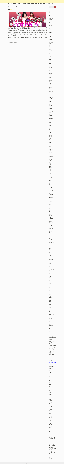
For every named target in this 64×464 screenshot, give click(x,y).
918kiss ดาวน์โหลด (51, 18)
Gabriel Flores (18, 10)
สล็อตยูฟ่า (50, 283)
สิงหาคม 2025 (50, 406)
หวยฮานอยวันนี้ (50, 301)
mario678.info (50, 105)
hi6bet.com (50, 76)
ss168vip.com (50, 193)
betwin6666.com (50, 39)
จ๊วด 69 (49, 232)
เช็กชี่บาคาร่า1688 (10, 42)
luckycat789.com (51, 97)
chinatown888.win (51, 50)
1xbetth (49, 390)
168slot (49, 11)
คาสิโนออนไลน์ (50, 231)
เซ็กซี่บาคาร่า (10, 9)
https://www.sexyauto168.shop (52, 387)
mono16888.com (51, 111)
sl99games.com (50, 181)
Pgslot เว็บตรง (50, 135)
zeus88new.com (51, 228)
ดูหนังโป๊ (49, 389)
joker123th (50, 83)
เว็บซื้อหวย (50, 310)
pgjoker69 (50, 133)
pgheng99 (50, 132)
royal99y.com (50, 164)
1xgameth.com (50, 14)
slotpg (49, 188)
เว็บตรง (49, 311)
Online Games (33, 3)
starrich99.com (50, 196)
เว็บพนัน (49, 317)
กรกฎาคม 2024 (50, 416)
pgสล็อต (49, 145)
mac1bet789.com (51, 101)
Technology (45, 3)
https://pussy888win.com (51, 368)
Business (14, 3)
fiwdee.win (50, 63)
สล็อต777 (50, 273)
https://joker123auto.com (51, 366)
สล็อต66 (49, 272)
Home (9, 3)
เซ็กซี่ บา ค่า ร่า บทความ (15, 42)
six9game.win (50, 180)
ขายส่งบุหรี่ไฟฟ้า (50, 229)
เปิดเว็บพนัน (50, 307)
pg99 (49, 128)
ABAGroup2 (50, 23)
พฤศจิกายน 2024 (50, 413)
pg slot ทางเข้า (50, 122)
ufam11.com (50, 211)
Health (25, 3)
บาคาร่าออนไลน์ (50, 251)
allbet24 (50, 392)
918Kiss (50, 432)
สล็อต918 (50, 276)
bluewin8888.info (51, 42)
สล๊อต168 (50, 452)
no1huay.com (50, 115)
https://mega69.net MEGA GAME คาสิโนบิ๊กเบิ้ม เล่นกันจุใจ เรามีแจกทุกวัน (18, 1)
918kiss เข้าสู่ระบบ (50, 19)
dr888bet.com (50, 55)
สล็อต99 (49, 382)
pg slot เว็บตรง (53, 437)
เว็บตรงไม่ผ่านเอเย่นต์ (51, 313)
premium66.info (50, 148)
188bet (49, 12)
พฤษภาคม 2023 (50, 427)
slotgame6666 (50, 187)
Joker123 (50, 434)
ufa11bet (49, 208)
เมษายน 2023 (50, 428)
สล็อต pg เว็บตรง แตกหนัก (51, 269)
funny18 (49, 70)
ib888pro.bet (50, 78)
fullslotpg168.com (51, 69)
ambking (50, 28)
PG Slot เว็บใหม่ (50, 124)
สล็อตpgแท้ (50, 279)
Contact (51, 3)
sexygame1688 (50, 177)
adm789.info (50, 25)
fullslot (49, 66)
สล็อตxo (49, 280)
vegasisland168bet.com (51, 217)
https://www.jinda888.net (51, 385)
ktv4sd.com (50, 90)
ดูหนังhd (49, 374)
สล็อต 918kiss (50, 267)
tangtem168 (50, 198)
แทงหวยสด (50, 329)
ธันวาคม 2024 (50, 412)
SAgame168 (53, 438)
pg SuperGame (50, 125)
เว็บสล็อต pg (50, 320)
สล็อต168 (50, 270)
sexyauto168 (50, 174)
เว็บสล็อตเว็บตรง (50, 321)
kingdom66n (50, 87)
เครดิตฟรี (50, 304)
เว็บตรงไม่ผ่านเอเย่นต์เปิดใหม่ (51, 314)
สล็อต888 (50, 274)
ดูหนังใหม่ (50, 238)
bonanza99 (50, 43)
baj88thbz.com (50, 31)
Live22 (49, 94)
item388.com (50, 80)
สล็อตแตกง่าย (50, 291)
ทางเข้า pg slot (50, 243)
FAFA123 (50, 60)
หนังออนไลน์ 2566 (50, 297)
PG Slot (49, 121)
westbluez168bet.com (51, 222)
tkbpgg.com (50, 203)
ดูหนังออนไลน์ (50, 364)
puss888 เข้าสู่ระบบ (51, 156)
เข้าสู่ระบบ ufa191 (50, 303)
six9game (50, 179)
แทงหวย (49, 328)
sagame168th (50, 167)
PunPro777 (50, 153)
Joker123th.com (50, 84)
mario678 (50, 104)
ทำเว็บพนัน (50, 248)
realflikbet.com (50, 159)
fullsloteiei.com (50, 67)
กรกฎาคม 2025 (50, 407)
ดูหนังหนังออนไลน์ (50, 236)
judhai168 (50, 384)
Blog (11, 3)
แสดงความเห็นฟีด (50, 458)
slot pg (49, 183)
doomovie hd (50, 394)
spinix (49, 191)
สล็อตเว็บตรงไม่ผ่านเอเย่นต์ (51, 289)
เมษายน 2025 (50, 409)
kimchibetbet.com (51, 86)
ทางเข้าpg (50, 245)
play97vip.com (50, 146)
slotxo (49, 388)
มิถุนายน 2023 (50, 426)
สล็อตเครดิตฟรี (54, 448)
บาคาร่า (49, 249)
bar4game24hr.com (51, 33)
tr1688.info (50, 204)
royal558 (50, 163)
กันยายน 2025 (50, 405)
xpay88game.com (51, 225)
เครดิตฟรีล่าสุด (50, 305)
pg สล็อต (50, 126)
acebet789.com (50, 24)
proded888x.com (51, 149)
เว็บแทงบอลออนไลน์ (51, 325)
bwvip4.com (50, 47)
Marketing (28, 3)
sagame (50, 166)
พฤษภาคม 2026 (50, 399)
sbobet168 (50, 169)
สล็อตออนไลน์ (50, 284)
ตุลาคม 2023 (50, 423)
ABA (49, 22)
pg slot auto (50, 437)
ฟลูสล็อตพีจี (50, 258)
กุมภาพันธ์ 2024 (50, 420)
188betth (50, 393)
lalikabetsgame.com (51, 91)
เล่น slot (49, 308)
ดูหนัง (49, 235)
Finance (22, 3)
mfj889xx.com (50, 108)
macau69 (50, 102)
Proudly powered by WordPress (28, 463)
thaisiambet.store (51, 200)
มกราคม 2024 (50, 421)
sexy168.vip (50, 172)
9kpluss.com (50, 21)
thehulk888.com (51, 201)
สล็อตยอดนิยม (50, 282)
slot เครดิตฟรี (50, 184)
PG (54, 434)
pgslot (49, 386)
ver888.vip (50, 219)
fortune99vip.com (51, 64)
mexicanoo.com (50, 107)
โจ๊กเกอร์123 (50, 331)
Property (41, 3)
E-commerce (18, 3)
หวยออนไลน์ (50, 300)
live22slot (50, 95)
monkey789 (50, 110)
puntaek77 (50, 155)
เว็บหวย (49, 322)
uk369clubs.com (50, 215)
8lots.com (50, 15)
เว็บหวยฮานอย (50, 324)
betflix (49, 35)
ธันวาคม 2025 (50, 403)
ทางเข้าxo (50, 246)
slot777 (49, 186)
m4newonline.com (51, 100)
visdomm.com (50, 221)
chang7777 (50, 49)
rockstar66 (50, 162)
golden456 (50, 74)
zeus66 (49, 227)
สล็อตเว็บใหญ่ (50, 290)
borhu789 (50, 45)
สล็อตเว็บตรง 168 (50, 287)
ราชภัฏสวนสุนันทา (50, 263)
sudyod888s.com (51, 197)
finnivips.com (50, 62)
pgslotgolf (50, 143)
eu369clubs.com (50, 59)
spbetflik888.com (51, 190)
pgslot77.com (50, 139)
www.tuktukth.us (51, 224)
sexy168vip (50, 173)
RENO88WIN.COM (51, 160)
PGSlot (50, 436)
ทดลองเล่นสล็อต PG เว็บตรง (51, 241)
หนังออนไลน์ (50, 296)
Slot (54, 438)
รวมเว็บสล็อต (50, 262)
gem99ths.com (50, 71)
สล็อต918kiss (50, 277)
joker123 (50, 380)
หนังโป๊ (49, 298)
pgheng (50, 131)
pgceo (49, 129)
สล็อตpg (53, 445)
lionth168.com (50, 93)
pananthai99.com (51, 118)
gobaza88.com (50, 73)
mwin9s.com (50, 112)
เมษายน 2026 (50, 400)
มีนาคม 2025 (50, 410)
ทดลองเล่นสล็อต (50, 239)
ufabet (49, 210)
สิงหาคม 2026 (50, 397)
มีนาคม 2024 (50, 419)
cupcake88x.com (51, 52)
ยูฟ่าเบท (49, 260)
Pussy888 (50, 157)
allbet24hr (50, 26)
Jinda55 (49, 81)
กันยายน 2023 (50, 424)
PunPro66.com (50, 152)
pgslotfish (50, 142)
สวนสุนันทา (50, 293)
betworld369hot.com (51, 40)
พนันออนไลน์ (50, 255)
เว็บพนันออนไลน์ (50, 318)
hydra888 (50, 77)
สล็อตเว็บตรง (50, 286)
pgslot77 (50, 138)
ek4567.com (50, 57)
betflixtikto (50, 36)
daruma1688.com (51, 53)
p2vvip (49, 117)
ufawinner (50, 214)
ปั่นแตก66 (50, 253)
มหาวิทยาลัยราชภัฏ (51, 259)
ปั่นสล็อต (49, 252)
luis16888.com (50, 98)
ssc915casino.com (51, 194)
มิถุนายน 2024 (50, 417)
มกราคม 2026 (50, 402)
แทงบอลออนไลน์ (50, 327)
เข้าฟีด (49, 457)
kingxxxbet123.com (51, 88)
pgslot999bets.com (51, 141)
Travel (49, 3)
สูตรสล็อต (50, 294)
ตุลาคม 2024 (50, 414)
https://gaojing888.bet (51, 391)
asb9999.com (50, 29)
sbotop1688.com (50, 170)
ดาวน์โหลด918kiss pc (51, 234)
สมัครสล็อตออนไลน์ (50, 265)
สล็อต (49, 266)
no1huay (50, 114)
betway (49, 38)
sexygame (50, 176)
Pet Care (37, 3)
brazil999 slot (50, 46)
